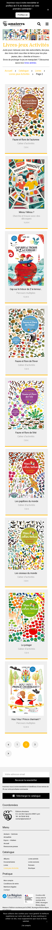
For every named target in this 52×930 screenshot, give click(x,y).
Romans (31, 865)
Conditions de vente (11, 884)
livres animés (30, 63)
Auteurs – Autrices (11, 834)
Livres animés (33, 859)
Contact (7, 890)
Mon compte (8, 880)
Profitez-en (23, 15)
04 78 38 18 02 (24, 816)
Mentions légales (10, 887)
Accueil (8, 71)
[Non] (46, 921)
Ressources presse (11, 846)
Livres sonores (33, 862)
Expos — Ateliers (10, 840)
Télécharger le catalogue (28, 796)
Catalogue (24, 71)
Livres (38, 71)
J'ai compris (26, 925)
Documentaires (9, 862)
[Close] (47, 8)
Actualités (7, 837)
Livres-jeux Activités (19, 74)
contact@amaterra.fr (23, 819)
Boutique (31, 868)
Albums (6, 859)
